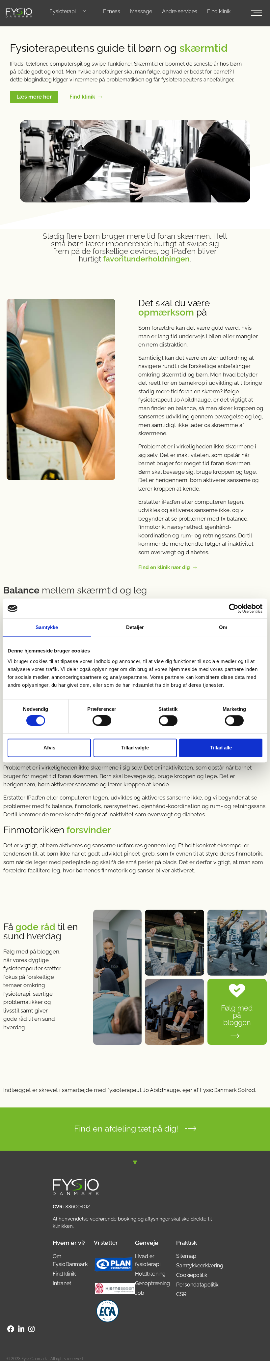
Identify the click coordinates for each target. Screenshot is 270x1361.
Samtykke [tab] (47, 627)
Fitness (111, 11)
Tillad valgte (135, 747)
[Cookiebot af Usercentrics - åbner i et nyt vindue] (233, 608)
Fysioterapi (62, 11)
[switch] (102, 720)
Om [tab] (223, 627)
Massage (141, 11)
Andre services (179, 11)
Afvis (49, 747)
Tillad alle (221, 747)
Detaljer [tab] (135, 627)
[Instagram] (31, 1329)
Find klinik (218, 11)
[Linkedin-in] (21, 1329)
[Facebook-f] (11, 1329)
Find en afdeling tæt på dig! (126, 1129)
